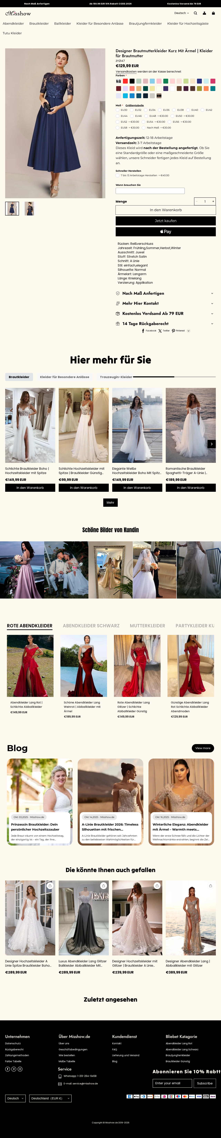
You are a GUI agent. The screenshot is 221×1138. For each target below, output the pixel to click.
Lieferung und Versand (125, 1055)
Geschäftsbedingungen (73, 1049)
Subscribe (205, 1083)
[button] (195, 13)
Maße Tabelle (67, 1061)
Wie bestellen (67, 1055)
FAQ (114, 1049)
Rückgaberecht (14, 1049)
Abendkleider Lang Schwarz (182, 1049)
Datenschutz (13, 1043)
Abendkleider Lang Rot (179, 1043)
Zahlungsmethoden (17, 1055)
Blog (114, 1061)
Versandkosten (126, 72)
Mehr (110, 502)
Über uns (64, 1043)
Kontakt (117, 1043)
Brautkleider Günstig (178, 1061)
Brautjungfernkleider (178, 1055)
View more (202, 748)
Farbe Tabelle (13, 1061)
